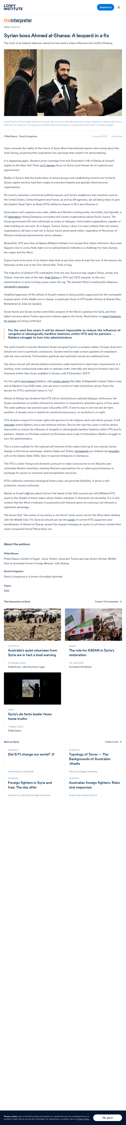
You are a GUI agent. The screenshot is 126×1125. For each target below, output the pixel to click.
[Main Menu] (119, 7)
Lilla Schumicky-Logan (33, 666)
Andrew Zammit (89, 795)
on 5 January (47, 165)
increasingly (82, 451)
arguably (114, 451)
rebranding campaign (16, 286)
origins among (61, 381)
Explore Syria (111, 741)
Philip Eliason (10, 136)
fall (27, 493)
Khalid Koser (14, 666)
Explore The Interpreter (106, 601)
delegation (14, 216)
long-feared (28, 381)
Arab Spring (52, 277)
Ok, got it (108, 1117)
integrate (9, 424)
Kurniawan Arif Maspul (80, 666)
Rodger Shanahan (88, 771)
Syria (6, 26)
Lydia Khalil (27, 771)
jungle (71, 519)
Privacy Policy (83, 1119)
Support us (106, 7)
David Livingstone (28, 136)
